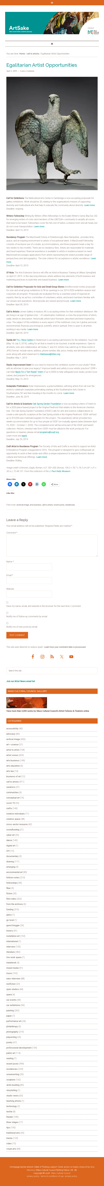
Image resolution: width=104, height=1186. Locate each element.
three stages (12, 1122)
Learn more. (68, 393)
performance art (13, 1021)
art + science (12, 744)
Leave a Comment (27, 71)
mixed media (12, 968)
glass (9, 914)
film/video (11, 899)
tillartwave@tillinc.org (50, 354)
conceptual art (13, 797)
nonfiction (11, 984)
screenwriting (12, 1074)
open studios (12, 989)
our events (11, 1000)
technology (11, 1106)
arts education (13, 766)
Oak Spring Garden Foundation (47, 404)
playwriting (11, 1037)
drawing (10, 861)
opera (9, 994)
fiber (8, 888)
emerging (10, 867)
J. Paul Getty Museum (59, 471)
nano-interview (13, 978)
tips (8, 1127)
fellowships (12, 883)
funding (9, 909)
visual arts (11, 1149)
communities (12, 792)
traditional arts (13, 1133)
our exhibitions (13, 1005)
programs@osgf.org (49, 432)
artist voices (12, 755)
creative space (13, 819)
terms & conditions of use (52, 1176)
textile (9, 1111)
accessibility (12, 728)
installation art (13, 936)
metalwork (11, 962)
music (9, 973)
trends (9, 1138)
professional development (18, 1047)
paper (9, 1016)
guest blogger (13, 925)
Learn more (89, 205)
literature (10, 952)
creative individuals (15, 813)
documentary (12, 856)
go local (10, 920)
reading (9, 1058)
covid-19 (10, 803)
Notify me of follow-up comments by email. (27, 616)
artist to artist (12, 750)
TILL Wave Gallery (25, 340)
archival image (23, 505)
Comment (11, 532)
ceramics (10, 787)
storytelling (11, 1090)
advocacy (10, 734)
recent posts (59, 505)
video (9, 1143)
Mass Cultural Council (60, 1173)
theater (9, 1117)
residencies (70, 505)
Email (9, 575)
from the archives (14, 904)
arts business (35, 505)
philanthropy (12, 1026)
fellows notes (13, 877)
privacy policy (33, 1176)
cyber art (10, 835)
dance (9, 840)
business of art (13, 776)
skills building (13, 1085)
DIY (8, 851)
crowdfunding (12, 829)
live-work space (14, 957)
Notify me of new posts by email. (22, 627)
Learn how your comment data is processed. (65, 647)
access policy (71, 1176)
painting (10, 1010)
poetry (9, 1042)
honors (9, 930)
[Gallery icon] (26, 707)
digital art (10, 845)
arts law (10, 771)
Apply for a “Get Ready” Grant (29, 372)
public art (10, 1053)
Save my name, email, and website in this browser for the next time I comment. (43, 606)
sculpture (10, 1079)
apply (24, 435)
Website (10, 589)
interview (10, 946)
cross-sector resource (17, 824)
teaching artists (13, 1101)
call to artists (47, 505)
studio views (12, 1095)
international (12, 941)
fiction (9, 893)
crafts (9, 808)
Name (10, 561)
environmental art (14, 872)
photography (12, 1032)
